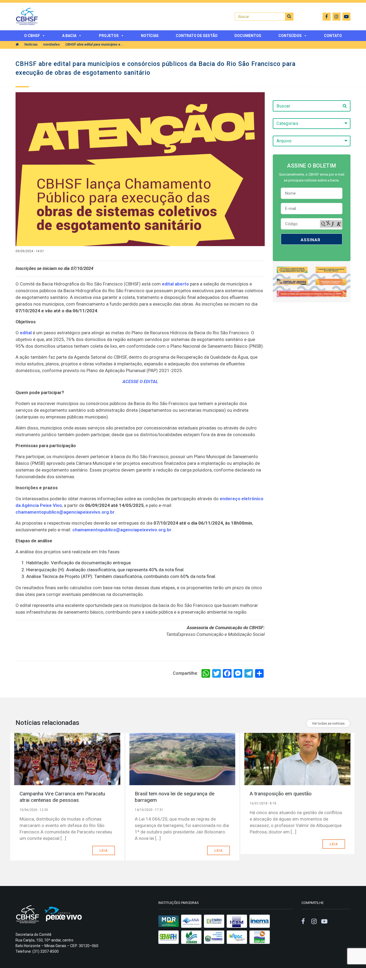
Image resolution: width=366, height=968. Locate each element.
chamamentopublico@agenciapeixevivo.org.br (65, 512)
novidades (51, 44)
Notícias (150, 36)
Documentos (247, 36)
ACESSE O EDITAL (140, 381)
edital (26, 332)
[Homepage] (17, 44)
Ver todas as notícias (328, 723)
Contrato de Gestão (197, 36)
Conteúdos (290, 36)
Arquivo (284, 140)
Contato (333, 36)
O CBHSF (32, 36)
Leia (103, 850)
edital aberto (175, 284)
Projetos (109, 36)
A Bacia (69, 36)
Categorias (287, 123)
